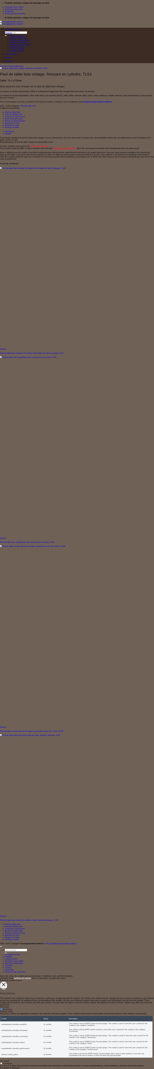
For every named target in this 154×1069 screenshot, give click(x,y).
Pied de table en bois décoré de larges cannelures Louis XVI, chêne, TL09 (31, 731)
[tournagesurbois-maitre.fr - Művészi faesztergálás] (11, 23)
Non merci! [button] (61, 978)
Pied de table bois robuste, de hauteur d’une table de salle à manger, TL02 (31, 353)
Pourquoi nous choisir (14, 7)
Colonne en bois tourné (20, 40)
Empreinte (9, 11)
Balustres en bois (17, 47)
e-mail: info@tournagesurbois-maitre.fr (60, 944)
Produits (8, 33)
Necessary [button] (4, 1007)
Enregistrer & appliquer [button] (10, 1068)
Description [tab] (10, 131)
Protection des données (15, 14)
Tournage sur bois (12, 29)
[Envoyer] (6, 35)
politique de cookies (22, 978)
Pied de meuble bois (18, 38)
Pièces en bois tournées (20, 45)
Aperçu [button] (3, 349)
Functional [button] (4, 1061)
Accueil (3, 66)
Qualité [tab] (8, 134)
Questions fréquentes (14, 9)
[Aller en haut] (1, 946)
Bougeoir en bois (17, 49)
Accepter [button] (52, 978)
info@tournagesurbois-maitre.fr (97, 102)
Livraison (9, 58)
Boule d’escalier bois (19, 42)
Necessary (7, 1009)
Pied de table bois (17, 36)
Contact (8, 61)
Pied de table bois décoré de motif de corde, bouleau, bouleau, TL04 (29, 920)
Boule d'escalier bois (14, 119)
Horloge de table (17, 51)
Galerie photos (11, 54)
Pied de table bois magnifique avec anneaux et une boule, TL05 (27, 542)
